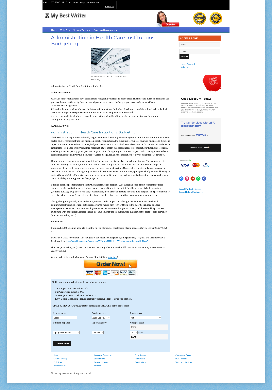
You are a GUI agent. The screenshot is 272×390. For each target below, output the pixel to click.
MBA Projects (181, 359)
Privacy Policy (59, 366)
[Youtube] (193, 178)
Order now (185, 67)
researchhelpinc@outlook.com (86, 2)
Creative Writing (80, 30)
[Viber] (204, 178)
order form (112, 257)
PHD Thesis (58, 362)
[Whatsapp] (198, 178)
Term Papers (140, 359)
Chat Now (109, 7)
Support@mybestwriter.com (189, 189)
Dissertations (99, 359)
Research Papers (101, 362)
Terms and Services (183, 362)
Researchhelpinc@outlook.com (191, 192)
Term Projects (140, 362)
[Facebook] (181, 178)
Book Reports (140, 355)
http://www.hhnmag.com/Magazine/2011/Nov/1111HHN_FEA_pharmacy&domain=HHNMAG (107, 241)
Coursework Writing (183, 355)
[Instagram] (187, 178)
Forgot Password (188, 64)
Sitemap (97, 366)
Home (54, 30)
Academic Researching (104, 30)
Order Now (65, 30)
